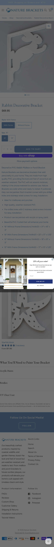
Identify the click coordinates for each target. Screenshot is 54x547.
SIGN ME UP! (40, 281)
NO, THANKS (40, 285)
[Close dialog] (52, 259)
